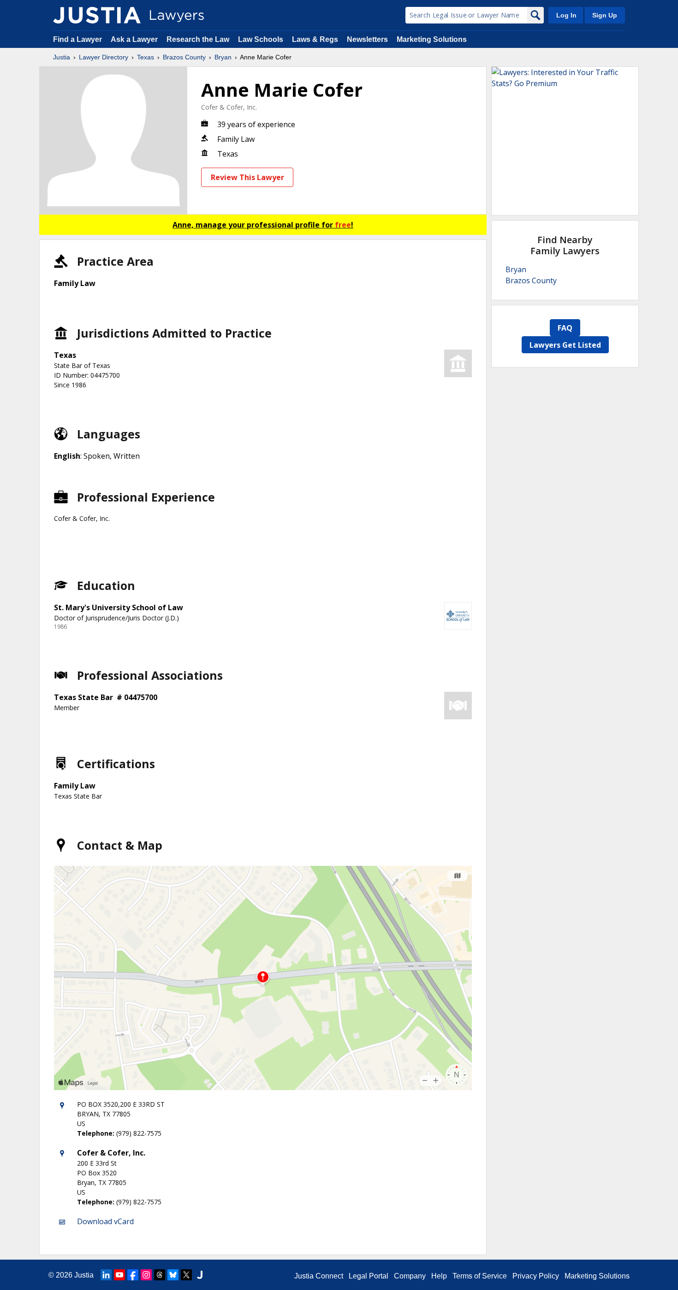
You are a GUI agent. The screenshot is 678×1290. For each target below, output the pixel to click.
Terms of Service (479, 1276)
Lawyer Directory (103, 57)
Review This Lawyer (247, 177)
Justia (61, 57)
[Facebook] (132, 1274)
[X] (186, 1274)
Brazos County (184, 57)
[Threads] (159, 1274)
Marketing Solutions (432, 39)
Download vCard (105, 1221)
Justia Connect (318, 1276)
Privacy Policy (535, 1276)
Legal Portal (368, 1276)
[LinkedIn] (106, 1274)
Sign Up (604, 15)
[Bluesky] (172, 1274)
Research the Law (198, 39)
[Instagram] (146, 1274)
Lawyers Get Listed (565, 345)
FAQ (565, 328)
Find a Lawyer (77, 39)
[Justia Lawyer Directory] (97, 15)
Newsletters (367, 39)
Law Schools (260, 39)
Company (410, 1276)
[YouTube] (119, 1274)
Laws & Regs (315, 39)
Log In (566, 15)
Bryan (223, 57)
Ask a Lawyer (135, 39)
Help (439, 1276)
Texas (145, 57)
